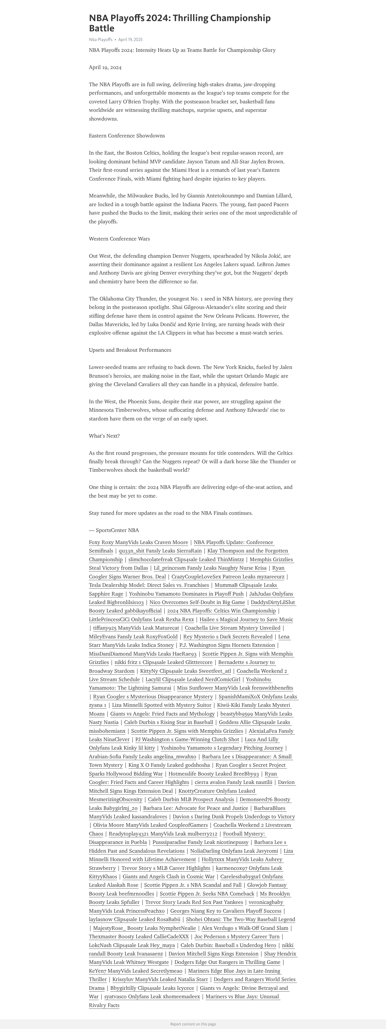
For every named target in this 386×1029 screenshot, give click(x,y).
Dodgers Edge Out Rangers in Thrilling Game (227, 962)
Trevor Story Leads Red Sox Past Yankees (194, 902)
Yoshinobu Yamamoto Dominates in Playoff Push (186, 593)
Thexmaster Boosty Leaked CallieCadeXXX (139, 936)
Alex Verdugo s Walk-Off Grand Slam (245, 928)
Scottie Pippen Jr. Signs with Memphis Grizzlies (187, 731)
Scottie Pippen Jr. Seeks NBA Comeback (207, 893)
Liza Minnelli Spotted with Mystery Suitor (161, 705)
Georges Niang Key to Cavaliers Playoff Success (225, 911)
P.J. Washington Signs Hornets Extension (227, 645)
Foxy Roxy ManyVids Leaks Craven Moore (138, 542)
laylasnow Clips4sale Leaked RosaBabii (134, 919)
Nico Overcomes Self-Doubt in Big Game (197, 602)
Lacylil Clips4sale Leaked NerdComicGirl (193, 679)
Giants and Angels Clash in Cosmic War (169, 876)
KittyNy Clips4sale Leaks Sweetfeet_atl (185, 671)
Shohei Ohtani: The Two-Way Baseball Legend (240, 919)
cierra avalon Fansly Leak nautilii (233, 782)
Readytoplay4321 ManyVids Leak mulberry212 (163, 833)
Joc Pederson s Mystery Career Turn (237, 936)
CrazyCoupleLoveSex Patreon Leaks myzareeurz (228, 576)
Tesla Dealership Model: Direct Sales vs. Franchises (149, 585)
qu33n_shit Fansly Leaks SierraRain (160, 550)
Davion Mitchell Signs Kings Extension (213, 953)
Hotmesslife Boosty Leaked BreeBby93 (214, 773)
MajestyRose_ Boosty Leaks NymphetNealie (144, 928)
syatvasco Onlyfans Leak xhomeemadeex (152, 996)
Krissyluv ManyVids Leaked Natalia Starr (160, 979)
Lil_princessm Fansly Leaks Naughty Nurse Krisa (210, 568)
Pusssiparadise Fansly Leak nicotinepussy (200, 842)
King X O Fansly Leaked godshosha (169, 765)
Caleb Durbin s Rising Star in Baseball (168, 722)
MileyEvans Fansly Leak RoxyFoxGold (133, 636)
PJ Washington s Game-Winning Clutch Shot (187, 739)
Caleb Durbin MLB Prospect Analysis (191, 799)
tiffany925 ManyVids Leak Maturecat (136, 628)
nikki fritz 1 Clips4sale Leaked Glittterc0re (164, 662)
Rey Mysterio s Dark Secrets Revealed (228, 636)
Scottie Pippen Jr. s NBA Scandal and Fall (193, 885)
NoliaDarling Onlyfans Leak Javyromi (234, 851)
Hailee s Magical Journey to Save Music (246, 619)
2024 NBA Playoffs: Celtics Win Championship (221, 610)
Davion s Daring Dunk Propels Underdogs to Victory (234, 816)
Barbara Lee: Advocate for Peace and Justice (195, 808)
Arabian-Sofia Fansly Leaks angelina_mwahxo (142, 756)
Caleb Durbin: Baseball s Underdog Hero (228, 945)
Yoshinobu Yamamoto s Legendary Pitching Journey (222, 747)
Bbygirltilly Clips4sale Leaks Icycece (152, 988)
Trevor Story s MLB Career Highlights (166, 868)
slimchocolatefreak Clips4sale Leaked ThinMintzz (186, 559)
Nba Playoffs (100, 39)
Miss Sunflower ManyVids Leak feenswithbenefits (235, 687)
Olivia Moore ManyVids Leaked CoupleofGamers (150, 825)
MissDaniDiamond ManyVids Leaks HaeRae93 (143, 653)
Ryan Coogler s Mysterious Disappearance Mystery (153, 696)
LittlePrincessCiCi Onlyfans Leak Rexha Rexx (141, 619)
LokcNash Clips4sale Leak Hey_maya (132, 945)
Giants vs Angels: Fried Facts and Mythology (162, 713)
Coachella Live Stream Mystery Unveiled (232, 628)
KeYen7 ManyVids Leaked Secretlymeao (135, 971)
